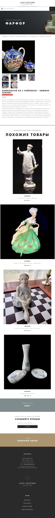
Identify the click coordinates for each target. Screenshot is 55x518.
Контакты (27, 499)
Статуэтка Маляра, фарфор (27, 198)
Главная (5, 36)
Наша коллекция (27, 509)
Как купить (27, 503)
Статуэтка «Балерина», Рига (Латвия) (27, 328)
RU (52, 8)
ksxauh (35, 516)
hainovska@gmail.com (29, 464)
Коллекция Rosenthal (27, 393)
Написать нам (27, 506)
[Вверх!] (27, 478)
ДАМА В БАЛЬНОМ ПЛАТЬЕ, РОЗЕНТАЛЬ (27, 263)
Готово (27, 426)
